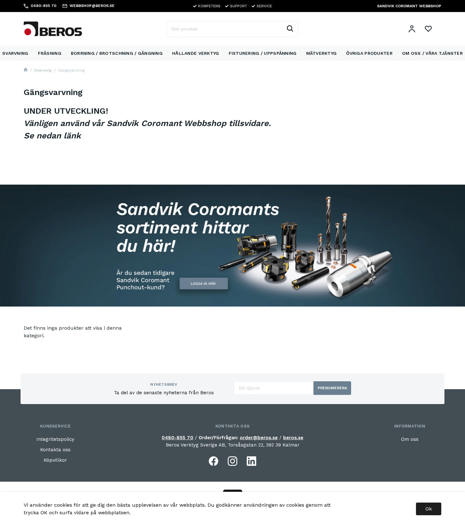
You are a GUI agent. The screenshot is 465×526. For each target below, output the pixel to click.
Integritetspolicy (55, 439)
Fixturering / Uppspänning (263, 53)
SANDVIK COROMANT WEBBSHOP (409, 6)
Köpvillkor (55, 460)
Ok (428, 509)
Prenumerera (332, 388)
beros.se (293, 437)
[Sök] (290, 29)
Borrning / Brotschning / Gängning (117, 53)
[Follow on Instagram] (232, 461)
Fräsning (49, 53)
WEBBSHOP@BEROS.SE (92, 5)
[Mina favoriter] (428, 28)
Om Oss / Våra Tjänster (432, 53)
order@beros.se (259, 437)
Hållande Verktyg (195, 53)
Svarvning (15, 53)
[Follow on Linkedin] (251, 461)
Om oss (409, 439)
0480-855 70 (177, 437)
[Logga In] (411, 28)
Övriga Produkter (369, 53)
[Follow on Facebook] (213, 461)
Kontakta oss (55, 450)
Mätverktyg (321, 53)
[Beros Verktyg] (53, 28)
